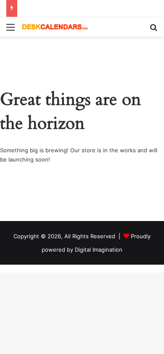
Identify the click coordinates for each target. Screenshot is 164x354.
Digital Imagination (98, 249)
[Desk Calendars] (54, 27)
